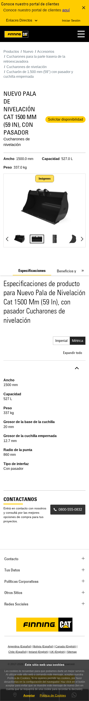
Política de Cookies (53, 695)
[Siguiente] (82, 239)
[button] (81, 34)
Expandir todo (72, 352)
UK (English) (57, 651)
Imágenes (45, 178)
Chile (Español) (17, 651)
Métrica (77, 341)
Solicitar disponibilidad (65, 119)
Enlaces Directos (19, 20)
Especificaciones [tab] (32, 270)
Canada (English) (65, 646)
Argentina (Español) (19, 646)
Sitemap (72, 651)
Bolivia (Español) (43, 646)
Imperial (61, 341)
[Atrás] (7, 239)
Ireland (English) (38, 651)
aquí (66, 10)
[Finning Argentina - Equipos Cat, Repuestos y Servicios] (16, 35)
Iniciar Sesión (71, 20)
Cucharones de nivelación (16, 142)
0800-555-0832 (70, 509)
